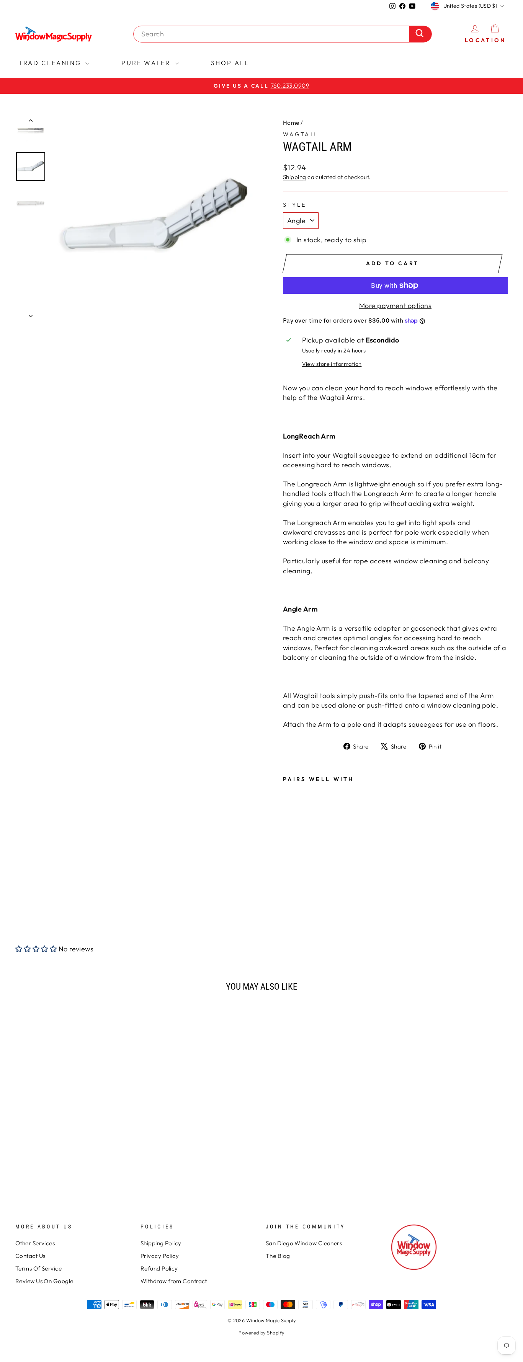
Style (295, 204)
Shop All (230, 63)
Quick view (73, 1118)
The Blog (278, 1255)
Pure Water (147, 63)
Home (291, 122)
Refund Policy (159, 1268)
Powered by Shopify (261, 1332)
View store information (332, 363)
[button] (36, 948)
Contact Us (30, 1255)
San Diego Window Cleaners (304, 1243)
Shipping (294, 177)
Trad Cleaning (51, 63)
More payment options (395, 305)
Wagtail (300, 134)
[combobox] (273, 34)
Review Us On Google (44, 1281)
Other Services (35, 1243)
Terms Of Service (38, 1268)
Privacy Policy (160, 1255)
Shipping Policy (161, 1243)
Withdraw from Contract (174, 1281)
